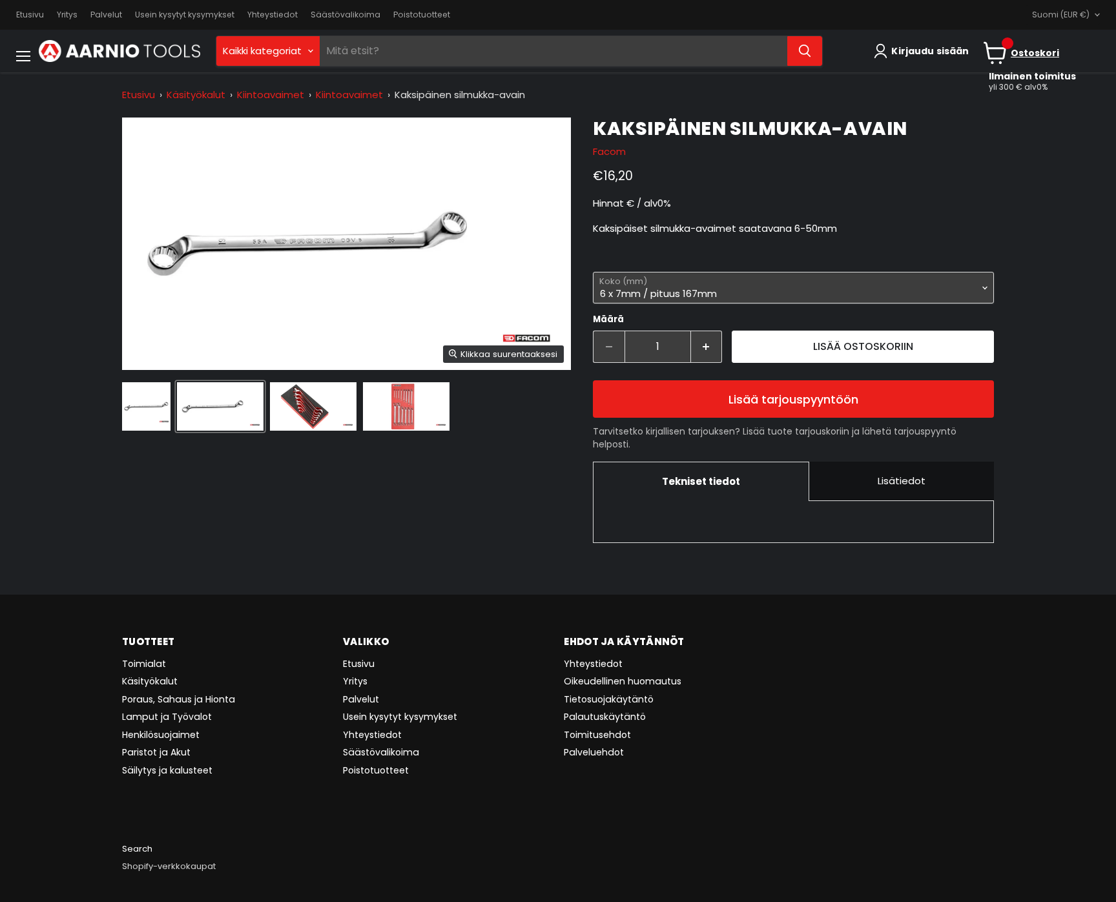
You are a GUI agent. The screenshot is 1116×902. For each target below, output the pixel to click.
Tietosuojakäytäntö (609, 699)
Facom (609, 151)
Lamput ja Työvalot (167, 716)
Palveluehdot (594, 752)
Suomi (1061, 14)
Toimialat (144, 663)
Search (137, 849)
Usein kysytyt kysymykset (184, 14)
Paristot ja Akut (156, 752)
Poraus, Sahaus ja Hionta (178, 699)
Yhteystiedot (272, 14)
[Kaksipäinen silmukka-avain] (146, 406)
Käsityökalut (196, 94)
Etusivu (30, 14)
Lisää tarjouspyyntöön (793, 399)
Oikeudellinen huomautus (622, 681)
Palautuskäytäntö (605, 716)
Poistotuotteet (421, 14)
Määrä (608, 319)
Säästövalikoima (345, 14)
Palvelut (106, 14)
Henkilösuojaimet (161, 734)
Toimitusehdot (597, 734)
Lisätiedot (901, 480)
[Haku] (804, 51)
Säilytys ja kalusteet (167, 770)
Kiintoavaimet (270, 94)
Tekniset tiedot (701, 481)
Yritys (67, 14)
